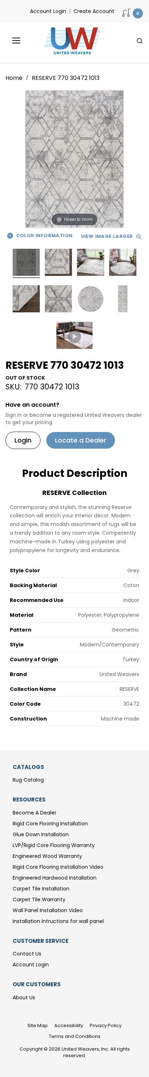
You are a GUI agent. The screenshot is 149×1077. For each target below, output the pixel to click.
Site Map (37, 1025)
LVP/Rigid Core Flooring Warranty (54, 845)
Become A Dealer (34, 812)
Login (22, 440)
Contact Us (27, 953)
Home (14, 78)
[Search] (140, 41)
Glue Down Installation (41, 834)
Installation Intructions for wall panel (58, 921)
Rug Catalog (28, 779)
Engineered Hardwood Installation (55, 877)
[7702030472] (74, 336)
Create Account (93, 11)
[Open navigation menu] (11, 40)
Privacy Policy (106, 1025)
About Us (24, 997)
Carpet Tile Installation (41, 888)
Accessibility (68, 1025)
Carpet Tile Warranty (39, 899)
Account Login (48, 11)
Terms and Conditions (75, 1036)
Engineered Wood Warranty (47, 856)
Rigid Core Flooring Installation (50, 823)
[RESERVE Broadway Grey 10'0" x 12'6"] (26, 263)
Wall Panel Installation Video (48, 910)
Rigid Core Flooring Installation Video (58, 867)
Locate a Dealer (80, 440)
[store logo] (70, 40)
